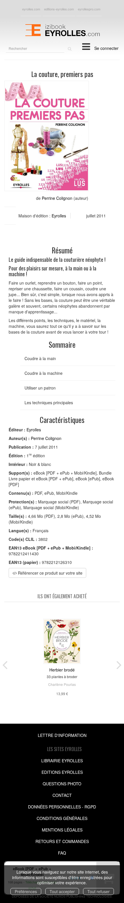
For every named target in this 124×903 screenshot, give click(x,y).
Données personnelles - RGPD (62, 807)
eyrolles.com (31, 9)
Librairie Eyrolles (62, 760)
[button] (46, 136)
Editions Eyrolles (62, 772)
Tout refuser (98, 891)
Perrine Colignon (57, 198)
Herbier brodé (62, 670)
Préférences (26, 891)
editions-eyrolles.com (59, 9)
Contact (62, 795)
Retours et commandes (62, 841)
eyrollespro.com (89, 9)
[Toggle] (86, 46)
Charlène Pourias (62, 684)
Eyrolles (59, 216)
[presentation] (4, 663)
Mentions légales (62, 830)
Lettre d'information (62, 735)
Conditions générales (62, 818)
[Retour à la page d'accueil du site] (62, 29)
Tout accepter (62, 891)
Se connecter (106, 48)
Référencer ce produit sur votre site (49, 573)
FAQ (62, 853)
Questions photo (62, 784)
